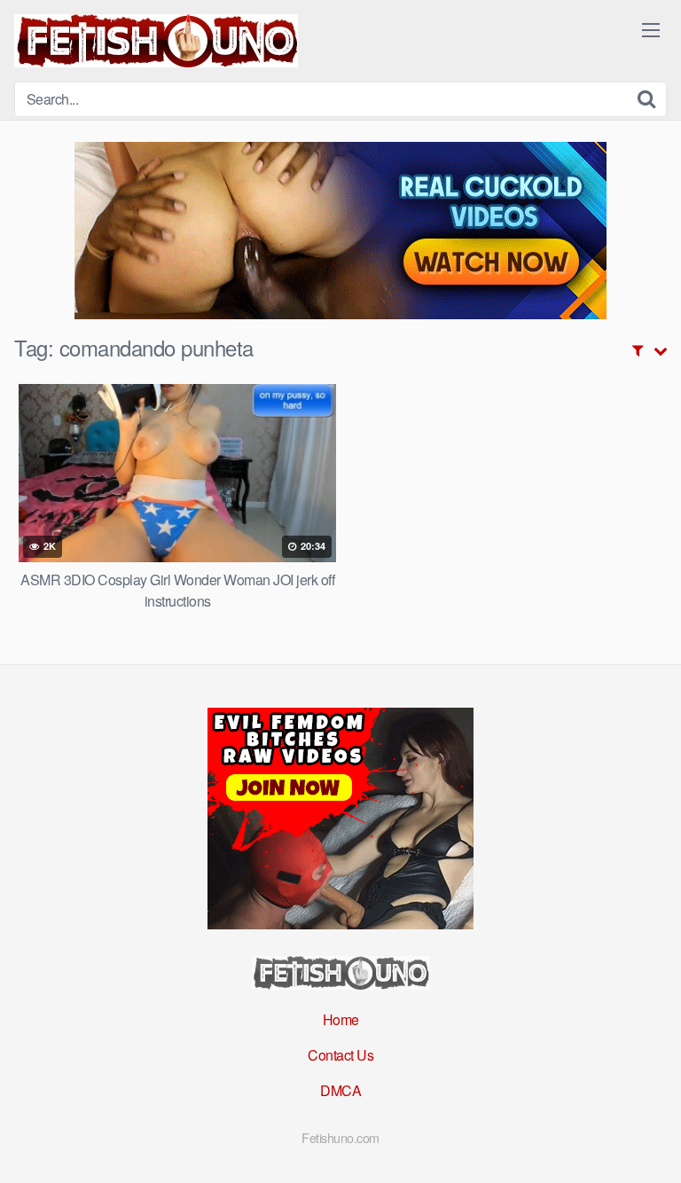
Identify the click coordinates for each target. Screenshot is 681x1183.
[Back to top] (650, 1144)
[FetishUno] (156, 40)
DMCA (340, 1090)
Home (341, 1019)
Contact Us (340, 1055)
